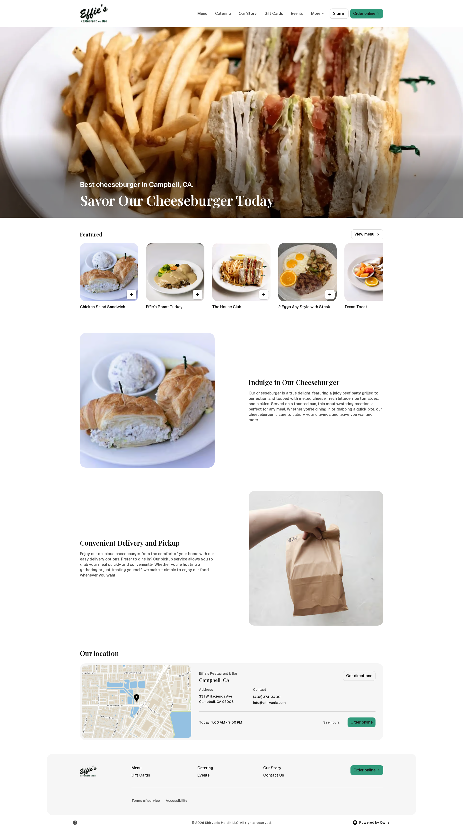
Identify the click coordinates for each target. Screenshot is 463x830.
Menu (202, 13)
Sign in (339, 13)
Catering (223, 13)
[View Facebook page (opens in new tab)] (75, 823)
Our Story (248, 13)
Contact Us (273, 775)
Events (297, 13)
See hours (331, 722)
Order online (361, 722)
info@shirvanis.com (269, 702)
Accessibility (176, 800)
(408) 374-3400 (266, 697)
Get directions (359, 675)
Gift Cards (273, 13)
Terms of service (145, 800)
